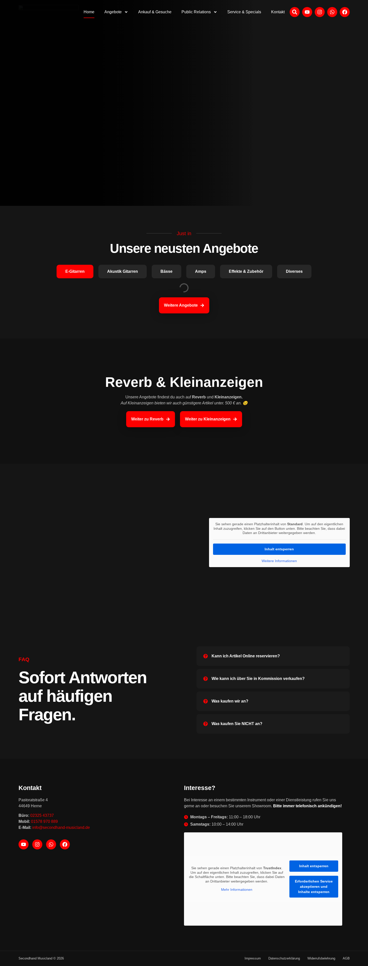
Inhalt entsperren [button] (279, 549)
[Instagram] (37, 844)
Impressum (253, 958)
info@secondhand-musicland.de (61, 827)
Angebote (113, 12)
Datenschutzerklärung (284, 958)
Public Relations (196, 12)
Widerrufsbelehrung (321, 958)
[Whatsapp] (51, 844)
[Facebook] (65, 844)
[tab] (75, 271)
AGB (346, 958)
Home (89, 12)
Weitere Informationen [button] (279, 561)
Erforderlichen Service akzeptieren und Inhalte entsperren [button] (314, 886)
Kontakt (278, 12)
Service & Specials (244, 12)
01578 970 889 (44, 821)
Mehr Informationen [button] (236, 890)
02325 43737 (42, 815)
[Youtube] (24, 844)
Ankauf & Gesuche (154, 12)
